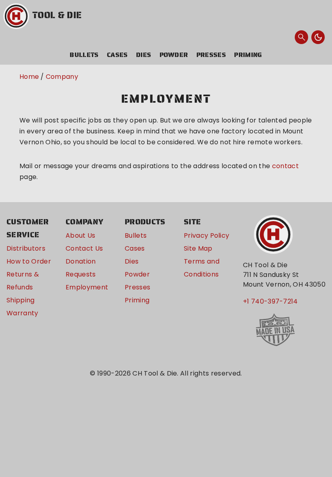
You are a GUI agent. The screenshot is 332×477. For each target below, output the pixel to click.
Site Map (198, 248)
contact (285, 166)
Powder (174, 55)
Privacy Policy (206, 235)
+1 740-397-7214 (270, 301)
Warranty (22, 313)
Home (29, 76)
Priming (248, 55)
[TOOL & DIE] (16, 16)
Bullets (84, 55)
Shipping (20, 300)
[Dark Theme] (318, 37)
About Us (81, 235)
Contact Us (84, 248)
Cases (117, 55)
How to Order (28, 261)
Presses (211, 55)
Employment (87, 287)
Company (62, 76)
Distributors (25, 248)
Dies (143, 55)
